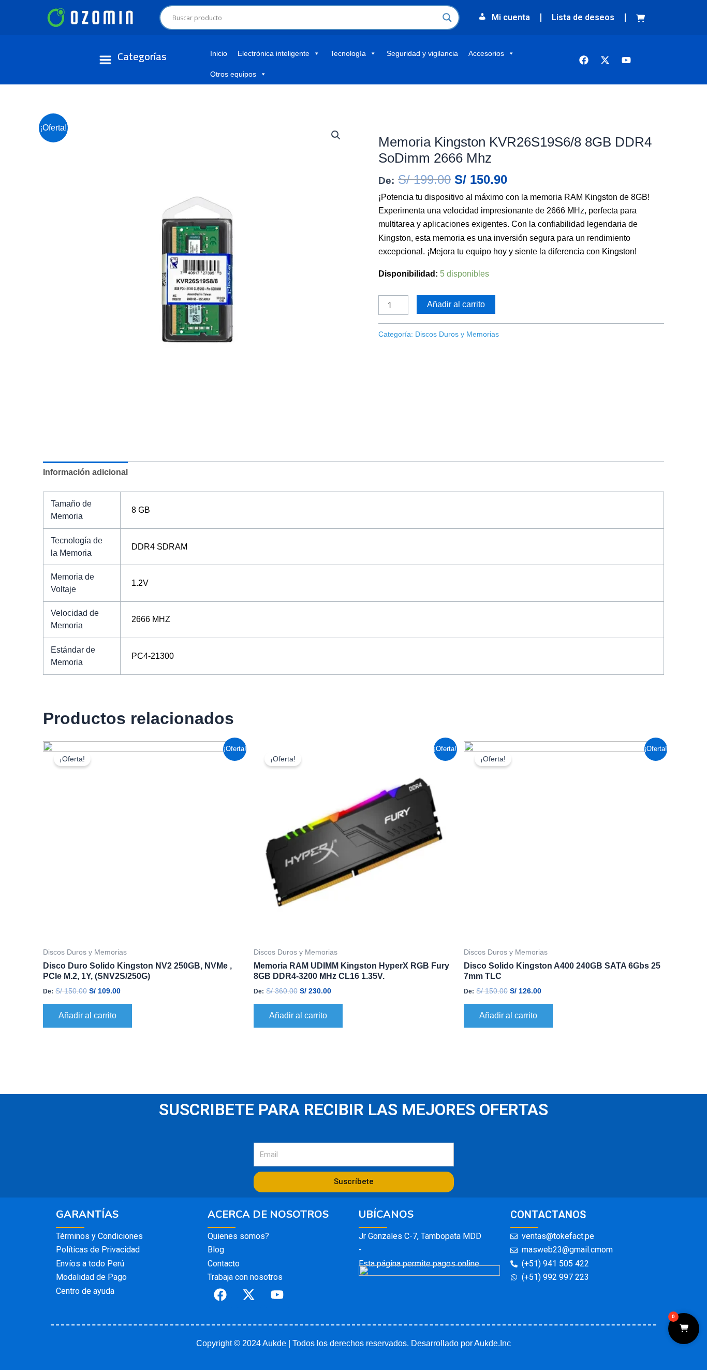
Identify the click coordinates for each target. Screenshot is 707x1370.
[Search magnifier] (447, 17)
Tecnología (348, 53)
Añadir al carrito (456, 304)
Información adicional (85, 472)
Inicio (218, 53)
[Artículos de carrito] (643, 18)
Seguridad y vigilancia (422, 53)
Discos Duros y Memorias (425, 121)
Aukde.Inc (492, 1343)
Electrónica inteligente (274, 53)
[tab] (85, 472)
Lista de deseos (583, 17)
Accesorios (486, 53)
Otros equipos (233, 74)
